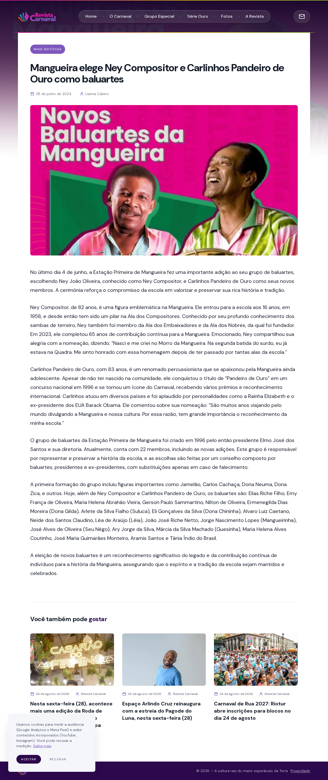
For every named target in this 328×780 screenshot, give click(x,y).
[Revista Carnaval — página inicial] (37, 16)
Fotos (226, 16)
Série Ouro (197, 16)
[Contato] (302, 16)
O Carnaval (120, 16)
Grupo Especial (159, 16)
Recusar (58, 759)
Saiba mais (42, 746)
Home (91, 16)
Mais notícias (47, 49)
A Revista (254, 16)
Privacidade (300, 770)
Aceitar (28, 759)
